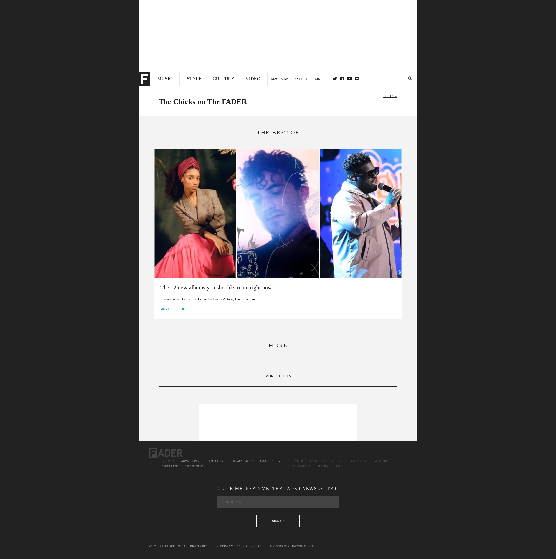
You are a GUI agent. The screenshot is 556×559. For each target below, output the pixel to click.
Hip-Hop (178, 309)
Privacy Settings (234, 546)
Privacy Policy (242, 460)
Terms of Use (215, 460)
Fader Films (194, 466)
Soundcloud (301, 466)
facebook (342, 78)
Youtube (337, 460)
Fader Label (170, 466)
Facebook (317, 460)
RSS (338, 466)
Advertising (190, 460)
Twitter (335, 78)
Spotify (323, 466)
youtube (349, 78)
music (165, 309)
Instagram (359, 460)
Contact (168, 460)
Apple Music (382, 460)
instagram (357, 78)
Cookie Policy (270, 460)
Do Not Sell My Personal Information (281, 546)
